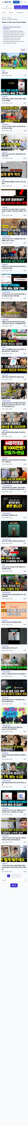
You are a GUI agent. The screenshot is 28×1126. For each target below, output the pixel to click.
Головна (4, 17)
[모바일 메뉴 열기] (2, 2)
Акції (4, 12)
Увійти (17, 2)
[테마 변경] (25, 2)
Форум (9, 17)
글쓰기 (14, 885)
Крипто (11, 12)
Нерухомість (20, 12)
